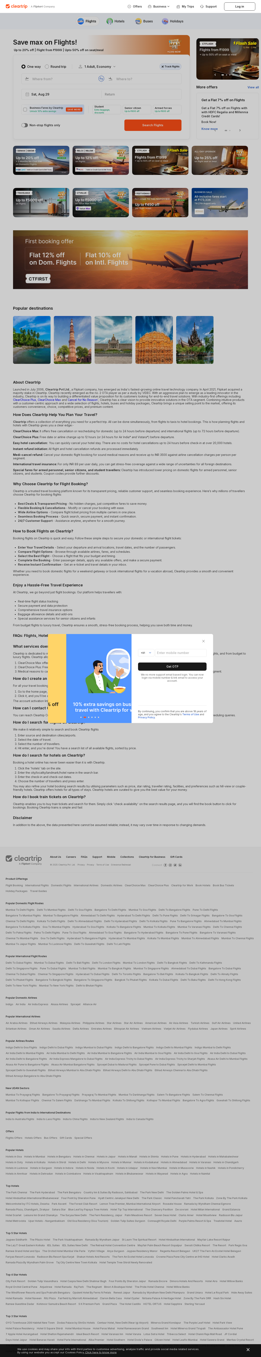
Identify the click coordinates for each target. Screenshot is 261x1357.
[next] (127, 678)
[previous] (52, 678)
